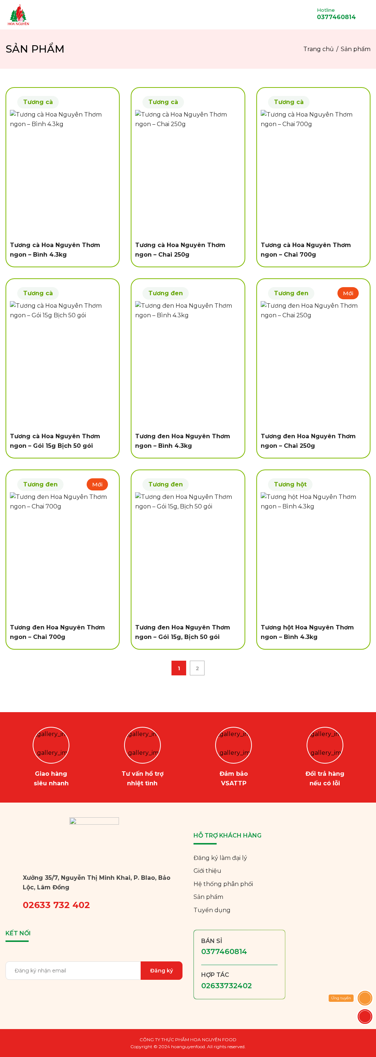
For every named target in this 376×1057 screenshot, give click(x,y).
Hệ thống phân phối (223, 884)
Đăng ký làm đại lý (220, 857)
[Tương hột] (313, 555)
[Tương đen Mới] (313, 364)
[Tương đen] (188, 364)
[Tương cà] (62, 173)
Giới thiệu (207, 870)
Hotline (326, 10)
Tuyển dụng (212, 910)
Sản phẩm (208, 896)
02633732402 (226, 985)
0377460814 (224, 951)
